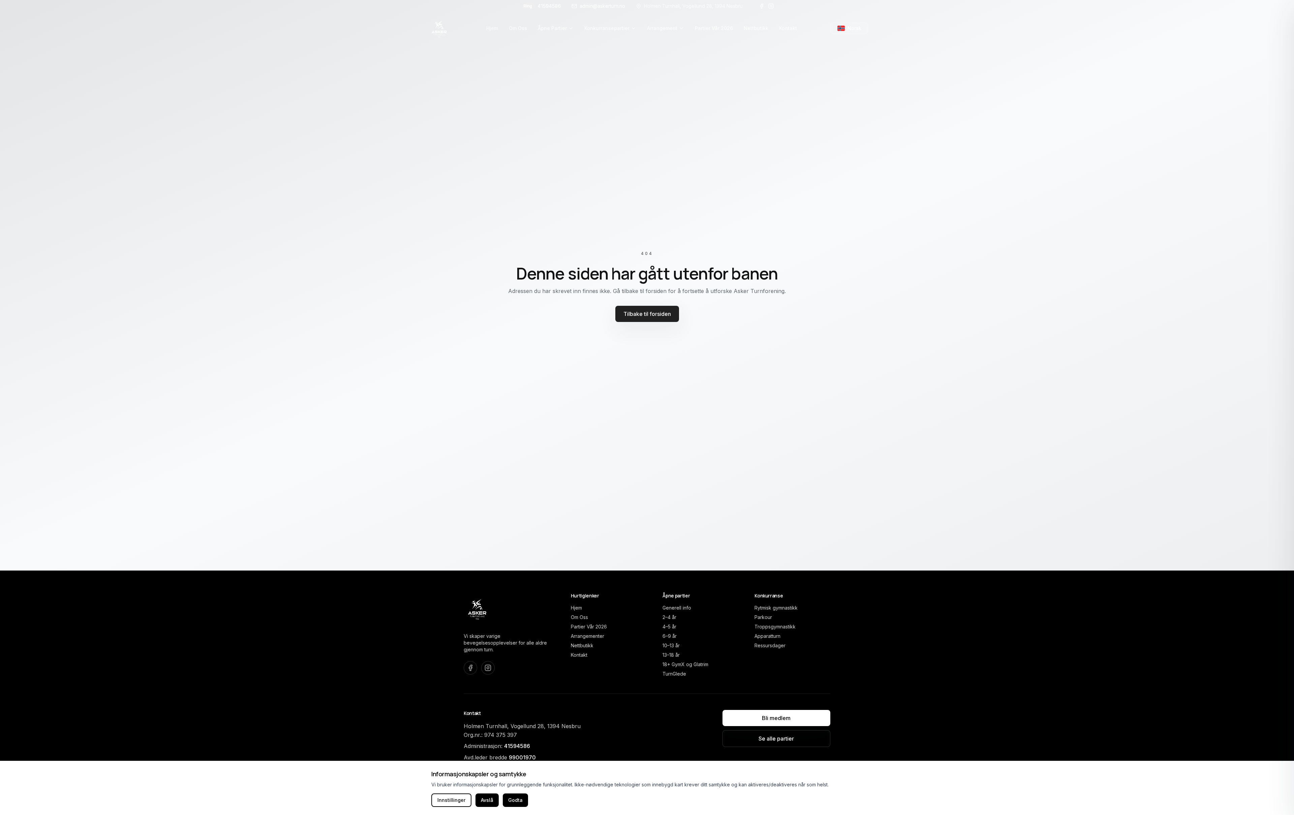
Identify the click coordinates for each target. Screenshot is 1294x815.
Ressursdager (769, 645)
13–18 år (671, 655)
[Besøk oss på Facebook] (761, 6)
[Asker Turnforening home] (439, 28)
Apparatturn (767, 636)
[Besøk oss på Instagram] (771, 6)
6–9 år (670, 636)
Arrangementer (587, 636)
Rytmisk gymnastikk (776, 608)
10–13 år (671, 645)
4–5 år (669, 626)
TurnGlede (674, 674)
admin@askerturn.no (602, 6)
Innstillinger (451, 800)
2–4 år (669, 617)
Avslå (487, 800)
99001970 (522, 757)
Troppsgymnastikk (775, 626)
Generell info (677, 608)
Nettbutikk (582, 645)
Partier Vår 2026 (589, 626)
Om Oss (579, 617)
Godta (515, 800)
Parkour (763, 617)
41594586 (542, 6)
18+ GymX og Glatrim (685, 664)
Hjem (576, 608)
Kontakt (579, 655)
